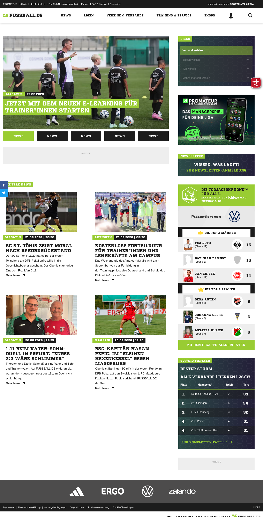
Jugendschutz (77, 507)
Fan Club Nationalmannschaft (63, 4)
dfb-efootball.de (37, 4)
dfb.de (24, 4)
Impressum (8, 507)
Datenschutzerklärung (29, 507)
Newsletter (115, 4)
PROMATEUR (10, 4)
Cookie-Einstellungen (123, 507)
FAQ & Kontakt (99, 4)
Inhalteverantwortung (98, 507)
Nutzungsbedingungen (55, 507)
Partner (85, 4)
